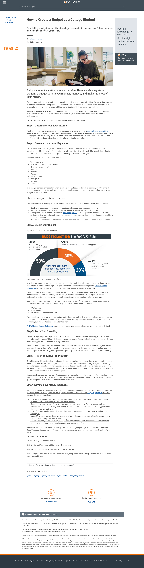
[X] (11, 48)
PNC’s (29, 326)
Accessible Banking (26, 561)
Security (17, 561)
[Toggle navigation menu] (4, 2)
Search (124, 6)
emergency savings (70, 212)
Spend (8, 20)
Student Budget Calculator (42, 326)
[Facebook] (6, 48)
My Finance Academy (36, 39)
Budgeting (9, 22)
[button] (72, 514)
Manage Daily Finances (77, 476)
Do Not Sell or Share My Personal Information (80, 561)
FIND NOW (91, 502)
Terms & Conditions (39, 561)
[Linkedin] (16, 48)
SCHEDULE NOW (51, 502)
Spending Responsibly (48, 476)
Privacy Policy (50, 561)
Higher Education (62, 476)
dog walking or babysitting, (97, 131)
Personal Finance (10, 18)
